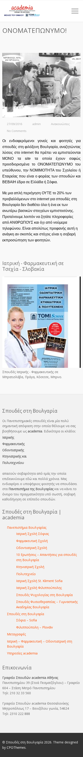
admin (36, 124)
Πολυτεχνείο (26, 574)
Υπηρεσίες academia (22, 653)
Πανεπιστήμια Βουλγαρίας (26, 527)
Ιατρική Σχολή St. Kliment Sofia (39, 581)
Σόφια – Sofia (26, 620)
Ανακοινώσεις (60, 124)
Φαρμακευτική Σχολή (32, 541)
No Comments (17, 131)
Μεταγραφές (16, 634)
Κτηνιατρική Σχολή (30, 567)
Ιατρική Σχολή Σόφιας (32, 533)
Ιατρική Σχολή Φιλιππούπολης (39, 588)
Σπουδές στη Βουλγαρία (25, 614)
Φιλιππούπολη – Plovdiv (34, 627)
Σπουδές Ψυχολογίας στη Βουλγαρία (44, 595)
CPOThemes (16, 747)
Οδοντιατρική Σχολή (31, 548)
